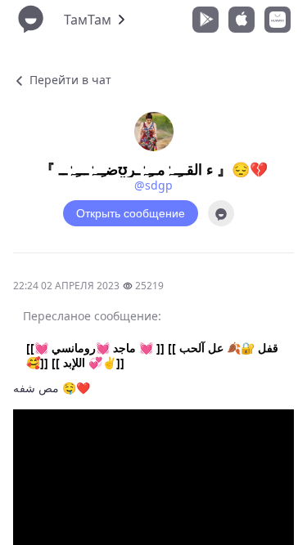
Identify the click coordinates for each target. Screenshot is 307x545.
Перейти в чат (68, 79)
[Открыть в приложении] (221, 213)
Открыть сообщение (130, 213)
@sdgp (153, 185)
